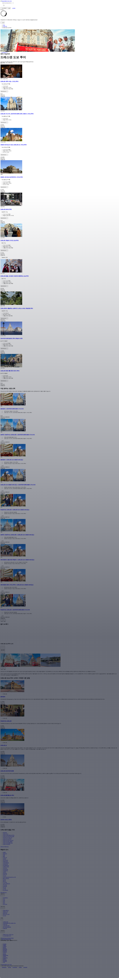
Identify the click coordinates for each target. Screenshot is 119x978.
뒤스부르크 (5, 890)
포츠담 (4, 858)
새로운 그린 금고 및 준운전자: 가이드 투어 (11, 177)
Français (5, 951)
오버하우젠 (5, 869)
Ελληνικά (5, 949)
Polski (4, 958)
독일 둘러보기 (3, 892)
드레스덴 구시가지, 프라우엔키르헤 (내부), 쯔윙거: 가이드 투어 (17, 113)
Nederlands (5, 955)
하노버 (4, 887)
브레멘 (4, 871)
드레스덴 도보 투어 (7, 839)
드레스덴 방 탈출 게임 (8, 843)
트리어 (4, 879)
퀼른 (4, 856)
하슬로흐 (5, 886)
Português (5, 957)
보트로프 (5, 873)
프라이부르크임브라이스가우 (9, 877)
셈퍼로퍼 (5, 832)
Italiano (4, 954)
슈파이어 (5, 868)
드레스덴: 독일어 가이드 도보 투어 (9, 240)
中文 (4, 962)
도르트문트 (5, 864)
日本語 (4, 956)
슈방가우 (5, 874)
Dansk (4, 947)
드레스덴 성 (5, 833)
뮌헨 (4, 855)
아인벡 (4, 888)
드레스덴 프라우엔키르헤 (8, 836)
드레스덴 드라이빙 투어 (8, 840)
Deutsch (5, 948)
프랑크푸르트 (6, 862)
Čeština (4, 946)
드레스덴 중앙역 (6, 844)
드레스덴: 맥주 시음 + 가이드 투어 (9, 81)
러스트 (4, 875)
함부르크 (5, 853)
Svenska (5, 961)
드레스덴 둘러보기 (4, 846)
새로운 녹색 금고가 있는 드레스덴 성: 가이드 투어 (13, 144)
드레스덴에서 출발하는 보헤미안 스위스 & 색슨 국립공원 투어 (16, 308)
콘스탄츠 (5, 885)
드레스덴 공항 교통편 (7, 841)
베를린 (4, 852)
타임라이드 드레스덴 (7, 837)
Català (4, 945)
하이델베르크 (6, 865)
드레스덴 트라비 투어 (6, 209)
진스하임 (5, 882)
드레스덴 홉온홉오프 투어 (8, 835)
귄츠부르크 (5, 870)
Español (5, 950)
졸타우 (4, 881)
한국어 (4, 953)
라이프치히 (5, 860)
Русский (5, 960)
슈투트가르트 (6, 866)
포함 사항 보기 (4, 91)
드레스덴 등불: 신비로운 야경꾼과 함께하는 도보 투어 (14, 276)
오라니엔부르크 (6, 883)
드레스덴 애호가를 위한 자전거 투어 (9, 370)
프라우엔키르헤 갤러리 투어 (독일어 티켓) (11, 338)
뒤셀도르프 (5, 861)
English (4, 944)
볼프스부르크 (6, 878)
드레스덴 (5, 857)
